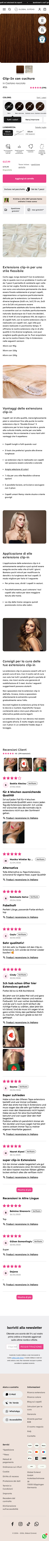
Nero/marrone (32, 119)
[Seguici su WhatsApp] (36, 1524)
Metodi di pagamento (8, 1460)
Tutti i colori (12, 119)
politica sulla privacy (18, 1358)
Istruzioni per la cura (34, 1408)
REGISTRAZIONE (31, 1346)
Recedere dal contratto (9, 1499)
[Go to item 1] (10, 764)
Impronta (7, 1493)
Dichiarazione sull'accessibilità (10, 1507)
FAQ (29, 1431)
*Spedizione (8, 1450)
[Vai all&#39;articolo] (29, 70)
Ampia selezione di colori (17, 469)
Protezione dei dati (11, 1481)
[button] (13, 832)
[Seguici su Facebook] (12, 1524)
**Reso (6, 1454)
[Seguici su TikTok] (28, 1524)
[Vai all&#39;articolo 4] (20, 70)
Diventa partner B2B (34, 1420)
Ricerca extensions (36, 1392)
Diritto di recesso (11, 1476)
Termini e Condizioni (8, 1487)
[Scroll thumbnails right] (43, 764)
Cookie (6, 1471)
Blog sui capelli (34, 1401)
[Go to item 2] (25, 764)
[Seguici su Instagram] (20, 1524)
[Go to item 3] (40, 764)
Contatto (31, 1436)
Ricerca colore (34, 1397)
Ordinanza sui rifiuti (12, 1467)
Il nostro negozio (35, 1426)
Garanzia (31, 1414)
